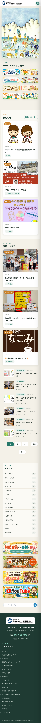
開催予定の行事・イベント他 (11, 662)
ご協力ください (7, 705)
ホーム (4, 651)
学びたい (5, 687)
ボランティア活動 (7, 666)
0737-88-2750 (20, 635)
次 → (22, 452)
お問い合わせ (6, 712)
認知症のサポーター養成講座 (11, 694)
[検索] (35, 605)
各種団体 (5, 676)
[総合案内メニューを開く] (37, 3)
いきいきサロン (7, 680)
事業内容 (5, 658)
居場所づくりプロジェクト (10, 684)
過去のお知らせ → (31, 117)
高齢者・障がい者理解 (9, 691)
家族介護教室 (6, 698)
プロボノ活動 (6, 673)
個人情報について (7, 702)
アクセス (5, 709)
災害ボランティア (7, 669)
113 (34, 444)
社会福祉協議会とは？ (9, 655)
